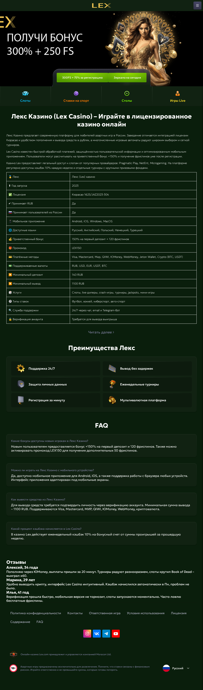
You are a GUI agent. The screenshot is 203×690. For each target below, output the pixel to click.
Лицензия (179, 613)
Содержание (20, 622)
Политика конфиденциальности (35, 613)
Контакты (75, 613)
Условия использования (146, 613)
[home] (101, 5)
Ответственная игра (105, 613)
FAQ (39, 622)
